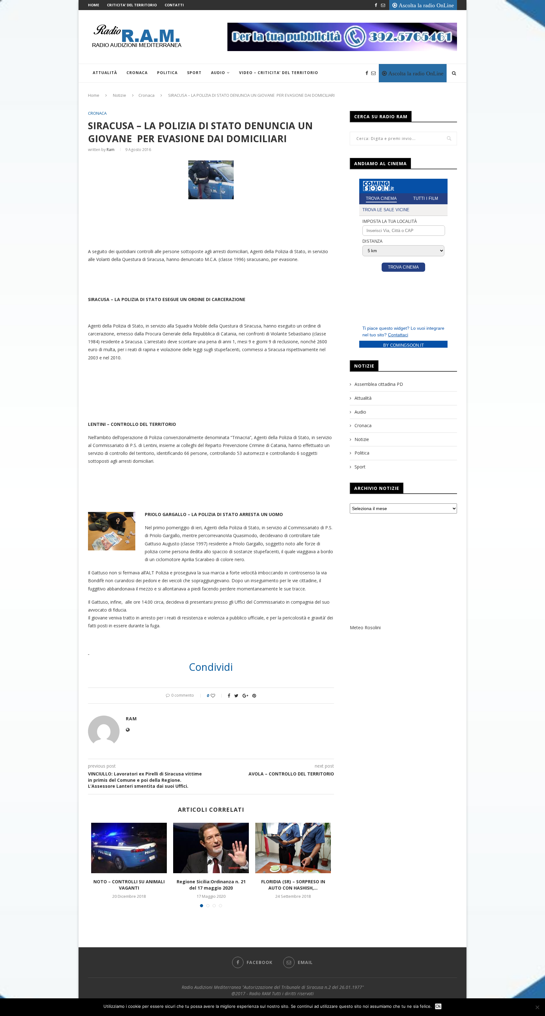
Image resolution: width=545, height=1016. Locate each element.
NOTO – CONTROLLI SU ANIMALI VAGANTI (129, 885)
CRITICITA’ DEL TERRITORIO (132, 5)
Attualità (105, 72)
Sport (194, 72)
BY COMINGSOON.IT (403, 345)
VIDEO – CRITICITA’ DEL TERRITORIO (278, 72)
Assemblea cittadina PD (379, 384)
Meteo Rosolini (365, 627)
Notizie (119, 95)
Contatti (174, 5)
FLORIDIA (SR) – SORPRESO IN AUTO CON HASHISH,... (293, 885)
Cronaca (137, 72)
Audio (218, 72)
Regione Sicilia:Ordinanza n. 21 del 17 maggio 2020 (211, 885)
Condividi (211, 667)
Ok (438, 1006)
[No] (537, 1007)
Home (93, 5)
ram (110, 149)
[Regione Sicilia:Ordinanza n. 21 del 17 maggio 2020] (211, 848)
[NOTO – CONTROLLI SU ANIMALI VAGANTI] (129, 848)
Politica (167, 72)
